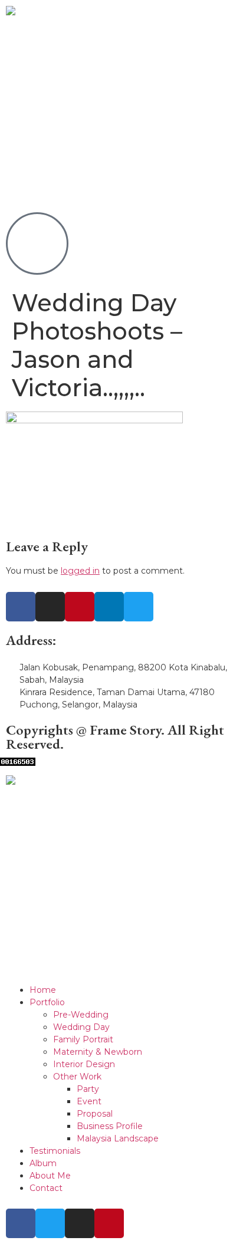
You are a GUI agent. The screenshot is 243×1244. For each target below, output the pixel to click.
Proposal (95, 1113)
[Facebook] (20, 606)
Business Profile (110, 1126)
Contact (46, 1188)
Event (89, 1101)
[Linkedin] (109, 606)
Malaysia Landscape (118, 1138)
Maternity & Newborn (97, 1051)
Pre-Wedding (81, 1014)
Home (42, 990)
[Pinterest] (79, 606)
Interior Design (84, 1064)
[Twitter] (138, 606)
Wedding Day (81, 1027)
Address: (31, 640)
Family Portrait (83, 1039)
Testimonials (54, 1151)
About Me (50, 1175)
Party (88, 1089)
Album (43, 1163)
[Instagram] (50, 606)
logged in (80, 570)
